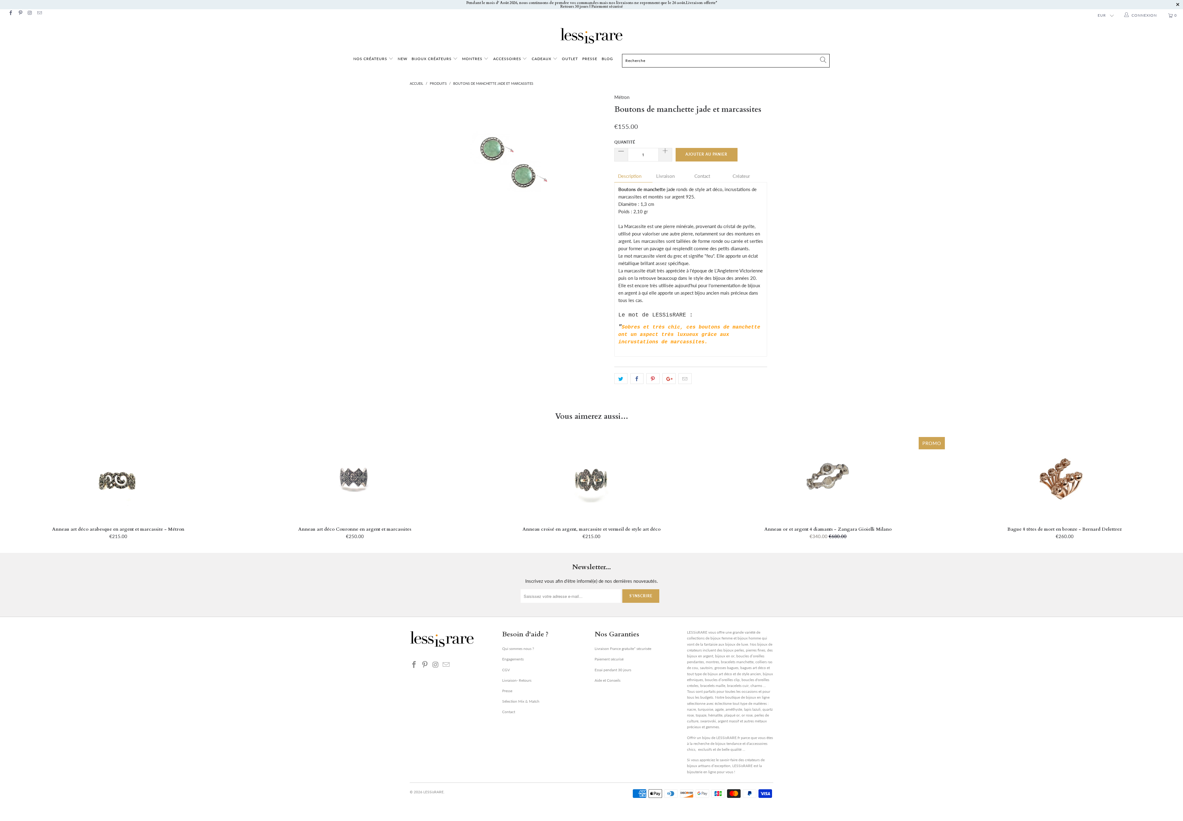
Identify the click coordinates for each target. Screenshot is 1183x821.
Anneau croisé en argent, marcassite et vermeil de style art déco (591, 478)
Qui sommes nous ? (518, 648)
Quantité (624, 142)
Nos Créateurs (370, 58)
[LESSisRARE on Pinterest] (19, 13)
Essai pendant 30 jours (613, 670)
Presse (507, 690)
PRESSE (589, 58)
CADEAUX (541, 58)
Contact (702, 176)
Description (629, 176)
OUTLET (570, 58)
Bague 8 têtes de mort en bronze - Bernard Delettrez (1064, 478)
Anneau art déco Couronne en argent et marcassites (355, 478)
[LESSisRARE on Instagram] (29, 13)
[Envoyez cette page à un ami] (685, 378)
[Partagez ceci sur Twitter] (621, 378)
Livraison (665, 176)
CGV (506, 670)
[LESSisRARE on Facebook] (10, 13)
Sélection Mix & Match (520, 701)
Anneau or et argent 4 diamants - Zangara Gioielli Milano (828, 478)
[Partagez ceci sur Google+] (669, 378)
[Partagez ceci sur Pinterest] (653, 378)
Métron (621, 97)
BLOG (607, 58)
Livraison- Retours (516, 680)
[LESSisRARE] (591, 36)
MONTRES (473, 58)
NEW (402, 58)
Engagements (513, 659)
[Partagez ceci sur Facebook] (637, 378)
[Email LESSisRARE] (39, 13)
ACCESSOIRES (507, 58)
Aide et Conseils (607, 680)
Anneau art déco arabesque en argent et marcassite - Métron (118, 478)
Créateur (741, 176)
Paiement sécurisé (609, 659)
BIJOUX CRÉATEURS (432, 58)
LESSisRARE (433, 792)
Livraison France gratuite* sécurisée (623, 648)
